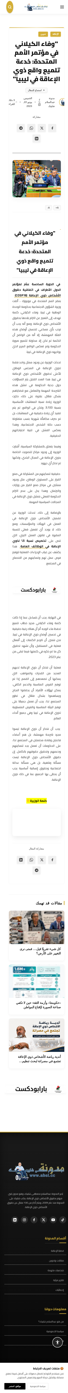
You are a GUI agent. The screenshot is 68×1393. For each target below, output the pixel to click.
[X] (39, 102)
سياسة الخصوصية (55, 1331)
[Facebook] (39, 99)
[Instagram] (24, 1219)
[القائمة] (62, 7)
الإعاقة (55, 34)
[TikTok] (62, 1219)
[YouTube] (53, 1219)
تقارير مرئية (58, 1280)
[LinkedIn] (39, 104)
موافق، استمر (15, 1386)
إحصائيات (59, 1290)
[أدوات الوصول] (57, 1342)
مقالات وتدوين (56, 1260)
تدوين (43, 34)
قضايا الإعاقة (57, 1251)
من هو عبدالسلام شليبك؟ (51, 1321)
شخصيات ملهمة (56, 1270)
